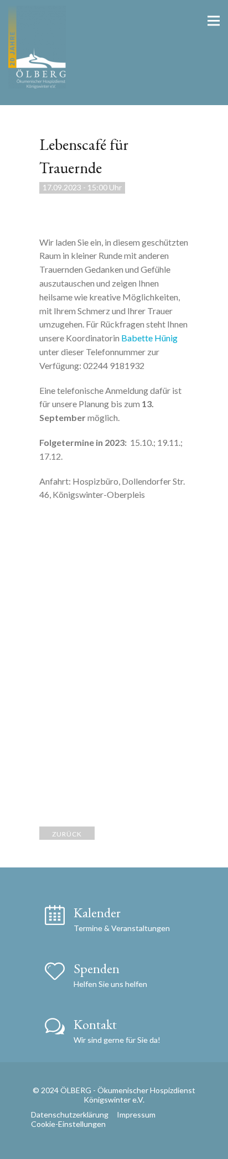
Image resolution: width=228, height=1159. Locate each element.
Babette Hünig (149, 337)
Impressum (136, 1114)
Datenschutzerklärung (69, 1114)
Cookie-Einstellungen (68, 1124)
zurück (67, 834)
